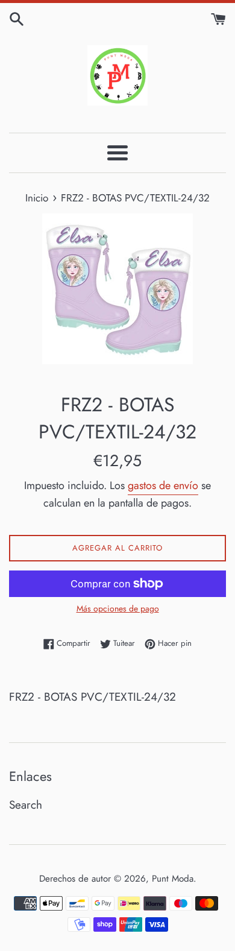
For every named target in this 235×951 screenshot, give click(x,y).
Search (25, 805)
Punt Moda (172, 878)
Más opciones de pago (118, 608)
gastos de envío (163, 485)
